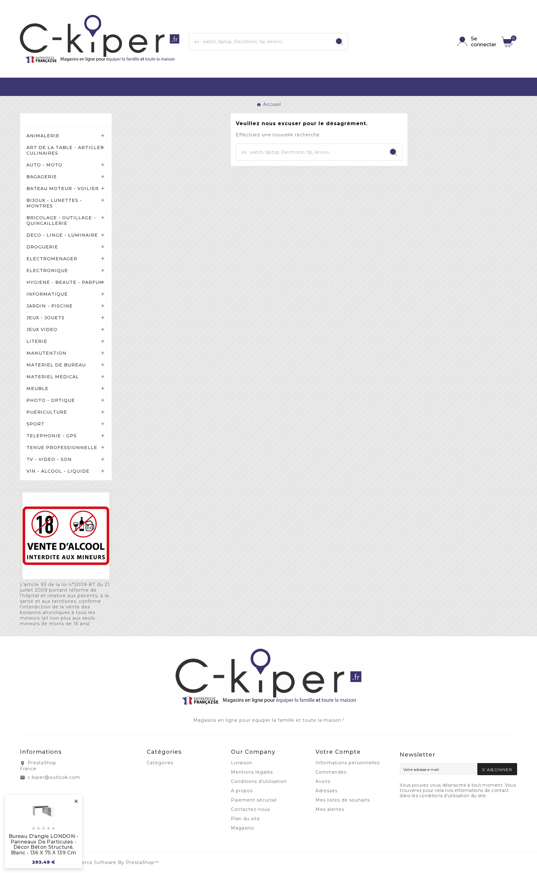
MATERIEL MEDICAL (52, 377)
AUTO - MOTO (44, 165)
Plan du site (245, 818)
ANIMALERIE (42, 136)
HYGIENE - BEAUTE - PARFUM (65, 282)
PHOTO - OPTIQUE (50, 400)
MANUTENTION (46, 353)
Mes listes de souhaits (342, 800)
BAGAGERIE (41, 177)
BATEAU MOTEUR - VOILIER (62, 188)
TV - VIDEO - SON (49, 459)
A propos (242, 790)
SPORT (35, 424)
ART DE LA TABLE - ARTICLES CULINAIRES (64, 150)
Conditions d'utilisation (259, 781)
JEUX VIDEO (41, 329)
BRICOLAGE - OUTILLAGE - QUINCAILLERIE (61, 220)
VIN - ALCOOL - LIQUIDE (58, 471)
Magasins (242, 828)
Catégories (44, 119)
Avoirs (322, 781)
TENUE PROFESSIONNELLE (61, 447)
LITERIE (36, 341)
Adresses (326, 790)
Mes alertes (329, 809)
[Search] (339, 41)
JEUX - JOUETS (45, 318)
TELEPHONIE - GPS (51, 436)
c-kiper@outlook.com (54, 777)
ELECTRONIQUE (47, 270)
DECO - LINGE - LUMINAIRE (62, 235)
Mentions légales (252, 772)
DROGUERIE (42, 247)
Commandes (331, 772)
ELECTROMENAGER (51, 258)
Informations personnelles (347, 763)
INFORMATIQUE (47, 294)
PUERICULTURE (46, 412)
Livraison (241, 763)
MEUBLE (37, 388)
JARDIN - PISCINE (49, 306)
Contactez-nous (250, 809)
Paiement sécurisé (254, 800)
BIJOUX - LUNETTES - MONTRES (54, 203)
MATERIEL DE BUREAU (56, 365)
